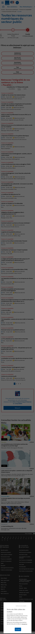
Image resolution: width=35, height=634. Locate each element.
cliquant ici (24, 624)
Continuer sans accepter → (21, 606)
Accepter (18, 629)
